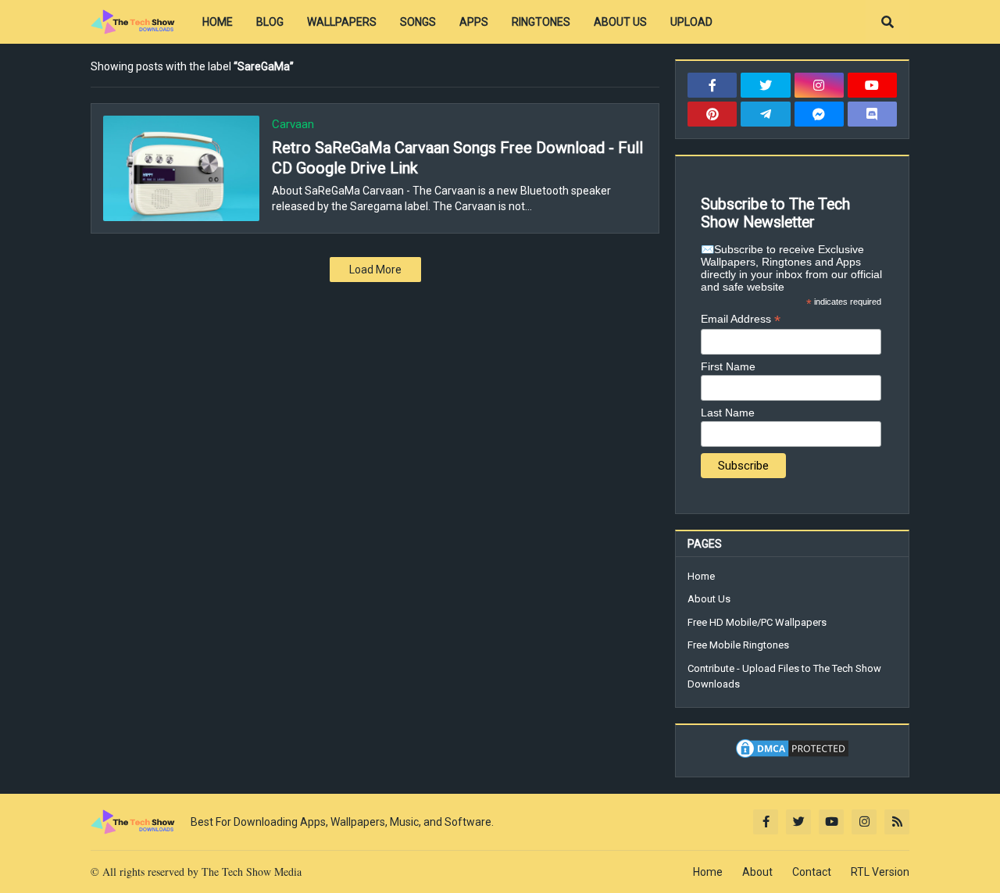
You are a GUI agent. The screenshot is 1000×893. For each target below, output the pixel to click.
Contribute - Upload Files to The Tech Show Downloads (784, 676)
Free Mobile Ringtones (738, 645)
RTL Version (880, 872)
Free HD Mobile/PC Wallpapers (757, 622)
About (757, 872)
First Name (728, 366)
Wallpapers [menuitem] (342, 22)
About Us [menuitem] (620, 22)
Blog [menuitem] (270, 22)
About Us (709, 599)
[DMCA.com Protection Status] (792, 756)
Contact (811, 872)
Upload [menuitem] (691, 22)
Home (701, 576)
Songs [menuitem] (418, 22)
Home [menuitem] (217, 22)
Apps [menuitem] (473, 22)
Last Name (728, 412)
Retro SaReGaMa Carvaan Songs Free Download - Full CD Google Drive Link (457, 157)
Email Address (740, 319)
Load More (375, 269)
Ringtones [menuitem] (541, 22)
